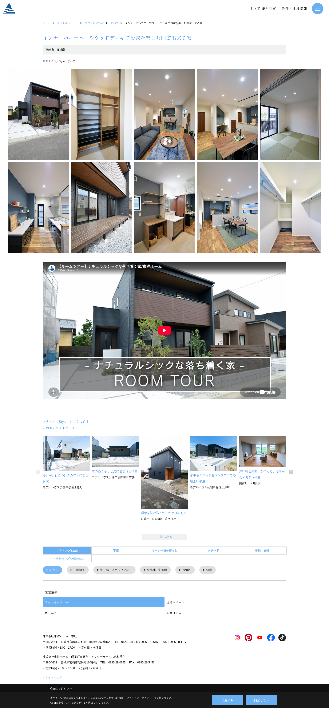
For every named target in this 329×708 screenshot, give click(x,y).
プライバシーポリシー (139, 697)
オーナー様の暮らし (164, 550)
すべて (54, 569)
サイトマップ (53, 677)
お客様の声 (174, 613)
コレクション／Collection (67, 558)
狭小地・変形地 (157, 569)
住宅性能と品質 (263, 8)
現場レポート (175, 602)
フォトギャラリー (57, 602)
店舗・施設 (262, 550)
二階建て (79, 569)
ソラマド (213, 550)
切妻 (209, 569)
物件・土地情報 (294, 8)
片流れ (186, 569)
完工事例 (51, 613)
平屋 (116, 550)
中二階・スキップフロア (116, 569)
